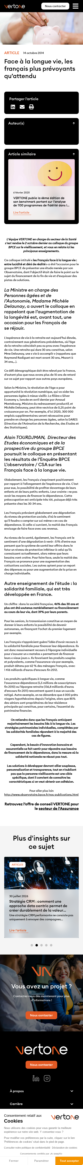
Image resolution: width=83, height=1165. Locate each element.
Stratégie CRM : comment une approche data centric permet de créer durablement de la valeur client (38, 908)
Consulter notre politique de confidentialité (27, 1147)
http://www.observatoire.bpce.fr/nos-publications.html (41, 794)
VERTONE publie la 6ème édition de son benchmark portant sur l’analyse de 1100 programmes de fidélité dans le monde (41, 203)
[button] (13, 106)
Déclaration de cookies (64, 1147)
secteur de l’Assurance (59, 808)
